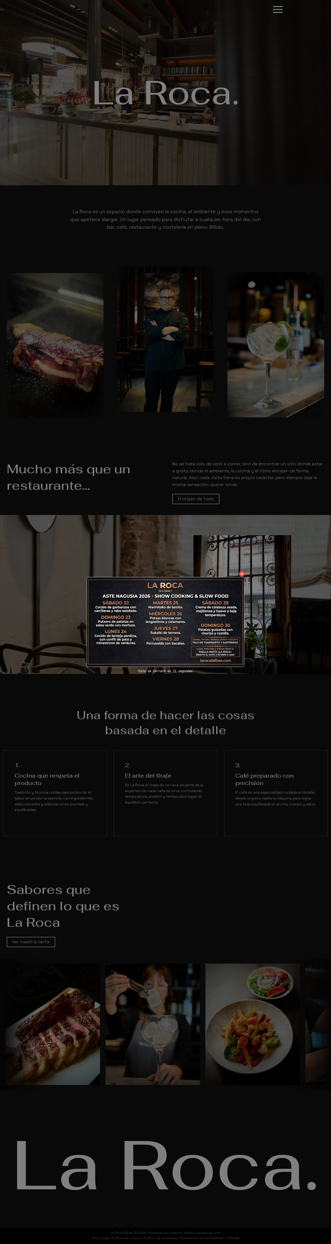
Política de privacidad (160, 1238)
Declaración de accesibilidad (202, 1238)
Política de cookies (126, 1238)
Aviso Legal (100, 1238)
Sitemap (233, 1238)
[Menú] (278, 9)
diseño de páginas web (202, 1233)
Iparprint (176, 1233)
